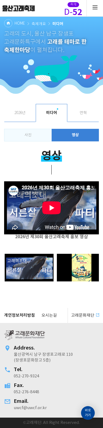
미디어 (51, 112)
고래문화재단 (18, 8)
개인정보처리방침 (19, 315)
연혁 (83, 113)
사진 (28, 135)
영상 (75, 135)
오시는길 (49, 315)
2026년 (20, 113)
